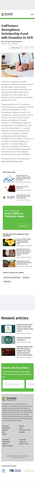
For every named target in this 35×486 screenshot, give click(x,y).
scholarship (7, 281)
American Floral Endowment (12, 41)
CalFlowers (26, 277)
